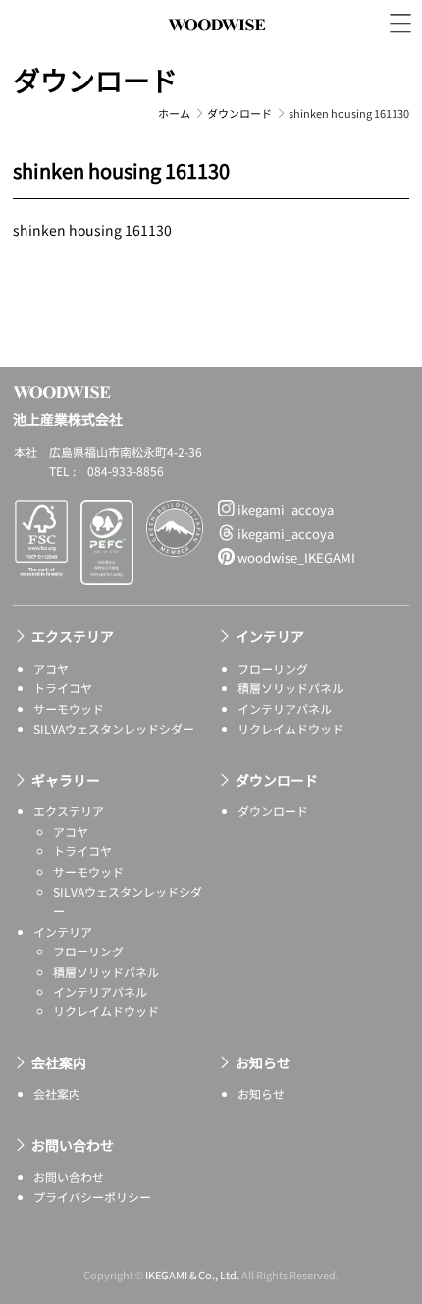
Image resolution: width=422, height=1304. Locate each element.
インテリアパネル (284, 708)
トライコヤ (62, 687)
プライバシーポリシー (92, 1196)
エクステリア (72, 636)
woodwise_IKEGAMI (295, 557)
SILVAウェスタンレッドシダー (113, 728)
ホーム (174, 113)
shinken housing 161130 (92, 230)
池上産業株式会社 (217, 46)
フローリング (272, 668)
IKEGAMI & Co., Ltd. (192, 1274)
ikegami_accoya (284, 509)
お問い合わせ (72, 1145)
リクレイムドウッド (290, 728)
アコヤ (51, 668)
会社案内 (58, 1062)
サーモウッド (68, 708)
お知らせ (263, 1062)
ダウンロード (95, 79)
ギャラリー (65, 779)
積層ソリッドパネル (290, 687)
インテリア (270, 636)
